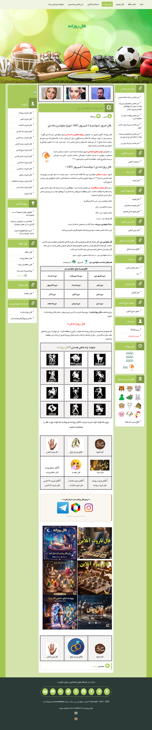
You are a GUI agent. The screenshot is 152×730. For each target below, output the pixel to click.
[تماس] (76, 691)
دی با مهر (99, 294)
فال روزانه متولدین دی (90, 108)
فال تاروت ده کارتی (24, 168)
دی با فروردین (99, 276)
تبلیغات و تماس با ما (56, 4)
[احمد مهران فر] (101, 94)
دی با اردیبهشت (76, 276)
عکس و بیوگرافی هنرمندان (21, 318)
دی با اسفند (52, 303)
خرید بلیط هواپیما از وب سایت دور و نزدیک (24, 231)
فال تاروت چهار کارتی (23, 144)
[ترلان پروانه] (76, 94)
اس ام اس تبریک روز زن (130, 143)
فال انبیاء (135, 180)
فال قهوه (135, 199)
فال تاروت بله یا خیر (24, 187)
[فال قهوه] (94, 578)
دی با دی (99, 303)
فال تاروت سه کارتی (24, 137)
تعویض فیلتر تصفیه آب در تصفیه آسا (23, 213)
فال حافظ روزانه (52, 472)
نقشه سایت (63, 708)
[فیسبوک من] (91, 691)
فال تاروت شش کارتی (23, 156)
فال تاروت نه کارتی (24, 162)
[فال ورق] (60, 613)
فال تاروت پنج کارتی (24, 150)
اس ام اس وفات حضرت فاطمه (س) (131, 116)
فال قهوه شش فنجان (131, 211)
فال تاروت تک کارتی (24, 131)
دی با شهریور (52, 285)
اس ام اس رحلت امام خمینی (128, 97)
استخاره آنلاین (93, 4)
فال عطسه (28, 293)
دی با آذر (52, 294)
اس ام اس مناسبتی (75, 4)
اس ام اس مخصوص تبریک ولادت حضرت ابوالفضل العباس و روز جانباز (130, 106)
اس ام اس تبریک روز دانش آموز (129, 126)
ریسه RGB (135, 330)
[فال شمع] (60, 578)
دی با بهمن (76, 303)
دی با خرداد (52, 276)
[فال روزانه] (60, 544)
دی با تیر (99, 285)
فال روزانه (107, 4)
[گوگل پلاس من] (61, 691)
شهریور (80, 262)
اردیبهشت (67, 262)
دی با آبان (76, 294)
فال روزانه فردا (26, 312)
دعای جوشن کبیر (132, 267)
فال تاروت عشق (25, 175)
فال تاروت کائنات (76, 485)
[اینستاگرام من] (84, 691)
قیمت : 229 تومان (22, 93)
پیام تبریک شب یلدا (24, 270)
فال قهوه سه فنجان (131, 205)
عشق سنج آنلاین (132, 311)
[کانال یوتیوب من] (53, 691)
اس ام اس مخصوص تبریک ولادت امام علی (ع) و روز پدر (130, 135)
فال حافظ (131, 4)
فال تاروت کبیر (26, 119)
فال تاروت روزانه (99, 485)
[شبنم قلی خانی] (51, 94)
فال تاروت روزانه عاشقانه (22, 181)
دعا (138, 274)
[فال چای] (94, 613)
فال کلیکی (135, 292)
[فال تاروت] (94, 544)
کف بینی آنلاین (133, 230)
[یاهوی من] (107, 691)
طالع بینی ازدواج (133, 249)
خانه (141, 4)
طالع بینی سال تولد (132, 421)
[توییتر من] (68, 691)
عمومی (95, 666)
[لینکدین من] (45, 691)
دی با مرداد (76, 285)
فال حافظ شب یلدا (25, 264)
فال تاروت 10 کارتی (52, 485)
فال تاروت (120, 4)
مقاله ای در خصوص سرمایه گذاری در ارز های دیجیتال (22, 222)
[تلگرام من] (99, 691)
